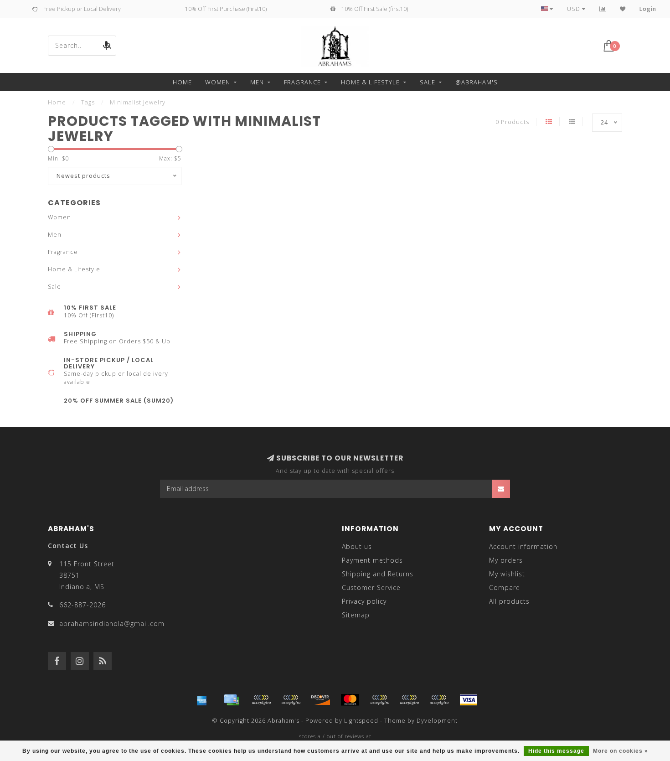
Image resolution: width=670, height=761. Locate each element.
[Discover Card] (320, 700)
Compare (504, 587)
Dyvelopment (437, 721)
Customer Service (371, 587)
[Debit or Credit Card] (261, 700)
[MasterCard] (350, 700)
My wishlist (507, 573)
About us (357, 546)
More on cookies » (620, 751)
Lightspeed (361, 721)
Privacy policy (364, 601)
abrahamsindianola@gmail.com (112, 623)
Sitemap (356, 615)
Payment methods (372, 560)
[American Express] (202, 700)
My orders (506, 560)
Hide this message (556, 751)
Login (647, 9)
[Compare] (602, 9)
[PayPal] (379, 700)
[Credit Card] (231, 700)
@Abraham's (476, 82)
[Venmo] (439, 700)
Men (257, 82)
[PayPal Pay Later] (409, 700)
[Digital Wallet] (290, 700)
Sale (427, 82)
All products (509, 601)
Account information (523, 546)
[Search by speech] (106, 45)
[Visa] (468, 700)
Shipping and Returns (377, 573)
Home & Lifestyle (370, 82)
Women (217, 82)
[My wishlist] (623, 9)
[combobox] (82, 46)
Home (182, 82)
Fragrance (302, 82)
